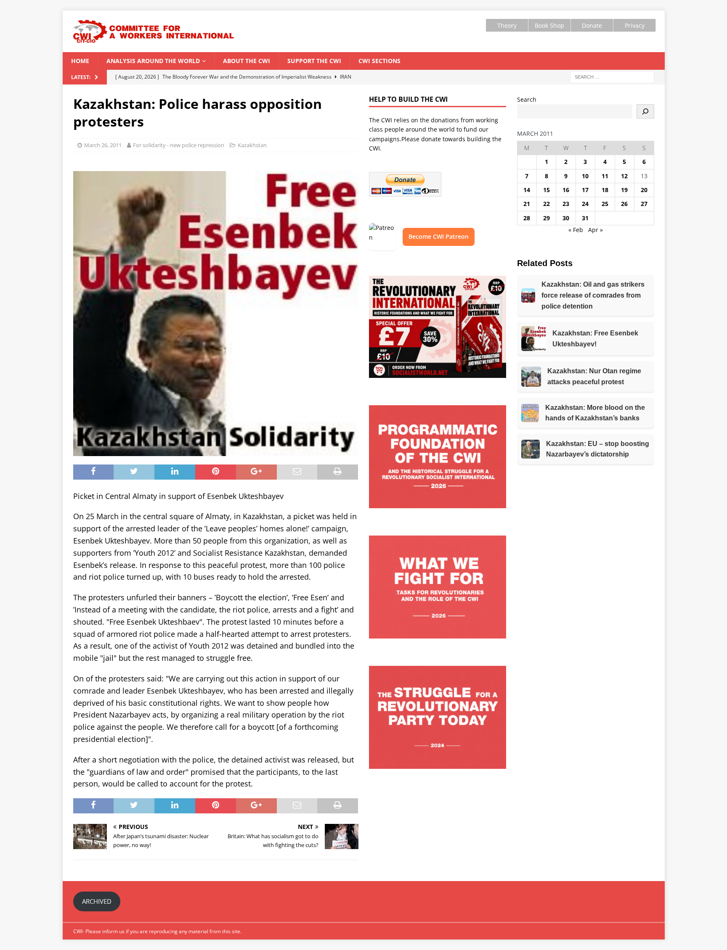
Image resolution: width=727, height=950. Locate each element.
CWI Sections (379, 61)
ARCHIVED (96, 901)
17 (585, 190)
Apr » (595, 230)
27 (644, 204)
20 (644, 190)
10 (585, 176)
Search (526, 99)
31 (585, 218)
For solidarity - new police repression (178, 145)
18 (605, 190)
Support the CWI (314, 61)
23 (565, 204)
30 (565, 218)
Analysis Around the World (153, 61)
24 (585, 204)
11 (605, 176)
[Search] (645, 111)
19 (624, 190)
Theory (507, 25)
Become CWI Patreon (439, 236)
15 (546, 190)
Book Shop (549, 25)
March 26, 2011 (103, 145)
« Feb (575, 230)
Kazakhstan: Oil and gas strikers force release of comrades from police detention (593, 295)
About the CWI (246, 61)
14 (526, 190)
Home (80, 61)
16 (565, 190)
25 (605, 204)
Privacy (635, 25)
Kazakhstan (252, 145)
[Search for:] (612, 76)
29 (546, 218)
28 (526, 218)
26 (624, 204)
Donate (592, 25)
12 (624, 176)
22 (546, 204)
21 (526, 204)
